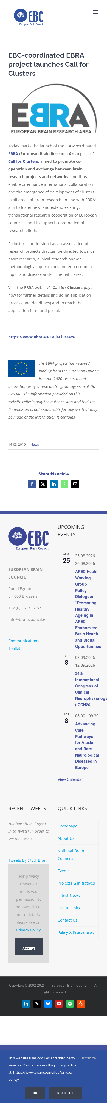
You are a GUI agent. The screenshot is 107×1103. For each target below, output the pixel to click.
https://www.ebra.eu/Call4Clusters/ (42, 336)
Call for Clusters (23, 161)
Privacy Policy (28, 930)
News (34, 444)
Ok (35, 1093)
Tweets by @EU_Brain (28, 860)
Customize (87, 1058)
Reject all (65, 1093)
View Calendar (70, 779)
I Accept (28, 946)
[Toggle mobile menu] (96, 12)
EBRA (13, 153)
